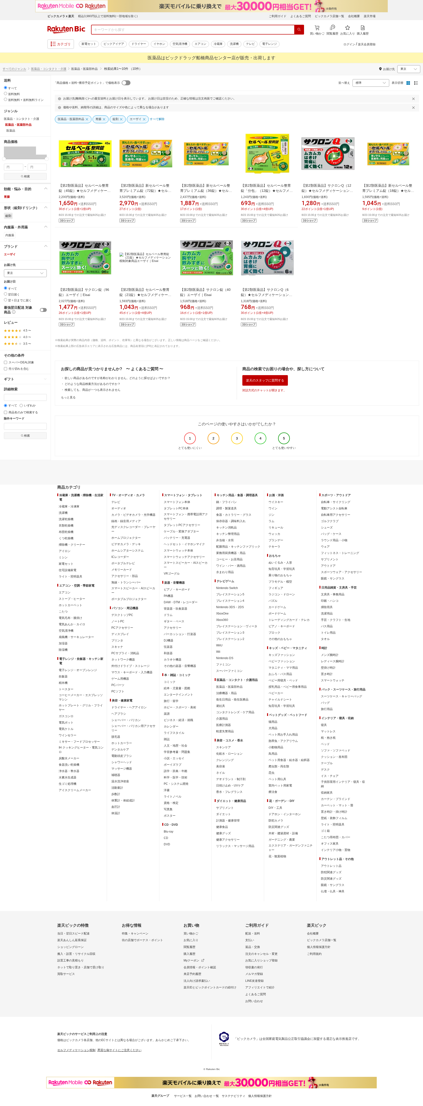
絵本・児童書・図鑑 (177, 688)
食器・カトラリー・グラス (233, 514)
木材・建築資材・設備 (283, 833)
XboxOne (222, 613)
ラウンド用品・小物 (334, 540)
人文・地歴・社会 (175, 745)
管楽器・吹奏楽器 (175, 608)
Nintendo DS (224, 658)
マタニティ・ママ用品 (283, 667)
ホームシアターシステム (127, 550)
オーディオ (118, 508)
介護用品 (222, 718)
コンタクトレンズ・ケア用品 (235, 712)
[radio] (5, 87)
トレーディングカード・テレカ (289, 620)
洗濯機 (234, 44)
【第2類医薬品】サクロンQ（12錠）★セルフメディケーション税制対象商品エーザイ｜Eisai (327, 191)
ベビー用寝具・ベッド (283, 680)
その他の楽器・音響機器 (180, 666)
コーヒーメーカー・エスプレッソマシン (81, 697)
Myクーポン (191, 960)
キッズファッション (282, 655)
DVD (167, 844)
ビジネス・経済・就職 (178, 720)
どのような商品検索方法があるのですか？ (92, 384)
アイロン (64, 551)
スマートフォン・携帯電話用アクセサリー (186, 516)
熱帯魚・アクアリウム (283, 741)
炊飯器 (63, 676)
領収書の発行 (254, 967)
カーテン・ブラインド (335, 799)
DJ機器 (168, 640)
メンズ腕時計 (330, 655)
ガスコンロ (66, 716)
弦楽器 (168, 647)
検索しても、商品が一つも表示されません (92, 390)
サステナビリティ (233, 1096)
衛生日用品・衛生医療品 (232, 699)
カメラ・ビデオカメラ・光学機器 (133, 514)
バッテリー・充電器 (177, 538)
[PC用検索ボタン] (299, 30)
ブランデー (276, 540)
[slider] (4, 159)
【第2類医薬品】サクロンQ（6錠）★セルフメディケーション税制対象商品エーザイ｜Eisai (266, 295)
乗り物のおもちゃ (280, 575)
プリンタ (117, 640)
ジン (271, 514)
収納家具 (327, 792)
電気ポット (66, 722)
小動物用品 (276, 747)
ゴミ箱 (325, 831)
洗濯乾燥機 (66, 519)
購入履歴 (189, 954)
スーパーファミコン (229, 671)
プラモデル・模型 (280, 581)
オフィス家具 (330, 843)
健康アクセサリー (228, 839)
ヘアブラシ (118, 713)
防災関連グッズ (279, 827)
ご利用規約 (314, 954)
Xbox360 (222, 620)
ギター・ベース (174, 621)
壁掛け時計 (328, 667)
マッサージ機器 (121, 768)
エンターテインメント (178, 694)
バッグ (325, 702)
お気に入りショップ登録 (261, 960)
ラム (271, 521)
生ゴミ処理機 (67, 784)
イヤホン (159, 44)
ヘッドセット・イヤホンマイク (184, 544)
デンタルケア (120, 749)
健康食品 (222, 827)
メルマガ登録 (254, 974)
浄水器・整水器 (69, 771)
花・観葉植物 (277, 856)
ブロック (274, 632)
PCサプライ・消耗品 (125, 653)
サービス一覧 (183, 1096)
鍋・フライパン (226, 502)
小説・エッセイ (174, 758)
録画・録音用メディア (126, 521)
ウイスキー (276, 502)
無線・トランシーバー (126, 582)
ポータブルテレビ (123, 563)
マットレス (328, 731)
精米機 (63, 683)
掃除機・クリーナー (72, 544)
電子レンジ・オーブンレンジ (78, 670)
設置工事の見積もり (70, 960)
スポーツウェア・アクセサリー (341, 572)
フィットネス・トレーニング (340, 553)
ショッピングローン (70, 947)
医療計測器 (223, 725)
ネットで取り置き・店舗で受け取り (80, 967)
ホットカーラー (121, 743)
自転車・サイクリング (335, 502)
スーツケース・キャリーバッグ (341, 696)
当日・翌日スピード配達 (73, 933)
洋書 (167, 790)
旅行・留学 (171, 701)
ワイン (273, 508)
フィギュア (276, 588)
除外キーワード (14, 418)
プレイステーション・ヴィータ (236, 626)
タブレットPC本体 (176, 508)
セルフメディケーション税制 (76, 1050)
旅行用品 (327, 709)
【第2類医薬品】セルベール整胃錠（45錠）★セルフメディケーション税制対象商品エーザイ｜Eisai (85, 191)
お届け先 (10, 265)
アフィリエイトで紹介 (260, 987)
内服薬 (9, 235)
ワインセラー (67, 735)
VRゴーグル (172, 573)
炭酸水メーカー (69, 758)
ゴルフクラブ (330, 521)
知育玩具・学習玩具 (282, 569)
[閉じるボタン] (414, 99)
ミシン (63, 557)
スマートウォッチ (332, 680)
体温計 (115, 813)
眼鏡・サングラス (332, 578)
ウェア (325, 546)
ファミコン (223, 664)
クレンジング (225, 760)
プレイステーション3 (230, 632)
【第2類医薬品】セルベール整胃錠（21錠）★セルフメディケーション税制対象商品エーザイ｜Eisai (145, 295)
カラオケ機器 (172, 659)
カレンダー (171, 726)
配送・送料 (252, 933)
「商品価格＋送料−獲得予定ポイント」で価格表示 (87, 83)
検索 (27, 176)
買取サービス (66, 974)
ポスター (170, 815)
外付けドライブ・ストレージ (130, 666)
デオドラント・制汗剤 (231, 779)
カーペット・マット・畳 (337, 805)
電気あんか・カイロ (72, 624)
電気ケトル (66, 729)
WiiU (219, 645)
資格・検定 (171, 803)
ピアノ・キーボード (177, 589)
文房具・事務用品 (332, 594)
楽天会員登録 (367, 44)
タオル (325, 639)
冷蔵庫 (218, 44)
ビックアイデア (114, 44)
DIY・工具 (275, 808)
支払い (249, 940)
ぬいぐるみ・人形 (280, 562)
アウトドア (328, 565)
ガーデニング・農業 (282, 839)
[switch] (43, 310)
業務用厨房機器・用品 (231, 553)
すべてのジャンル (14, 69)
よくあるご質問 (300, 16)
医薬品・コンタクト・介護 (48, 69)
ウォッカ (274, 534)
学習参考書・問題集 (177, 752)
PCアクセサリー (122, 627)
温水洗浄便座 (120, 781)
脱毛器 (115, 736)
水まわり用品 (225, 572)
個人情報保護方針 (318, 947)
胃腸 (7, 196)
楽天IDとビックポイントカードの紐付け (210, 987)
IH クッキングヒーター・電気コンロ (81, 750)
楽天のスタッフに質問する (265, 380)
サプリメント (225, 808)
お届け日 (10, 281)
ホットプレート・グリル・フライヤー (81, 708)
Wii (218, 651)
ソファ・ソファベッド (335, 750)
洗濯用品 (327, 613)
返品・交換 (252, 947)
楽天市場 (370, 16)
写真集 (168, 809)
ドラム (168, 615)
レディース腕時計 (332, 661)
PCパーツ (117, 685)
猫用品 (273, 722)
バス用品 (327, 626)
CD (166, 838)
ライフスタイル (174, 733)
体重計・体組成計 (123, 800)
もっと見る (68, 397)
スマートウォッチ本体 (178, 550)
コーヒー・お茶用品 (229, 559)
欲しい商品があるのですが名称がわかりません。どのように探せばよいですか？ (117, 378)
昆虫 (271, 772)
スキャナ (117, 647)
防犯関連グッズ (331, 872)
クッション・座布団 (334, 757)
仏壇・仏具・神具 (332, 891)
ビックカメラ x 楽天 (60, 16)
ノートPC (117, 621)
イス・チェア (330, 776)
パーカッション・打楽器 (180, 634)
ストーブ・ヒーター (72, 599)
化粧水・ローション (229, 753)
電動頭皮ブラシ (121, 756)
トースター (66, 689)
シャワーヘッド (121, 762)
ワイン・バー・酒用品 (231, 565)
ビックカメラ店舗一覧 (329, 16)
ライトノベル (172, 796)
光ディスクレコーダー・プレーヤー (133, 529)
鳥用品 (273, 753)
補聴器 (115, 775)
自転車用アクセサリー (335, 514)
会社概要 (354, 16)
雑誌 (167, 739)
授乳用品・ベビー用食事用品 (288, 686)
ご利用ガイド (277, 16)
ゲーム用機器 (120, 678)
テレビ (250, 44)
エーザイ (10, 254)
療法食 (273, 792)
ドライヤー (138, 44)
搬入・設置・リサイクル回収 (76, 954)
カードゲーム (277, 607)
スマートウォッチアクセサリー (184, 557)
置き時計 (327, 674)
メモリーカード (121, 569)
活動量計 (117, 787)
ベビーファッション (282, 661)
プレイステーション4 (230, 600)
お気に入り (191, 940)
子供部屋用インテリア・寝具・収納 (343, 784)
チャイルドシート (280, 699)
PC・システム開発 (176, 784)
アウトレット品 (331, 866)
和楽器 (168, 653)
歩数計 (115, 794)
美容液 (220, 766)
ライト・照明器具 (70, 576)
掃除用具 (327, 607)
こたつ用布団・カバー (335, 837)
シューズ (327, 527)
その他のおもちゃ (280, 639)
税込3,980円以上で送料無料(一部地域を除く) (108, 16)
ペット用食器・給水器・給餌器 (289, 760)
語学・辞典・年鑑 (175, 771)
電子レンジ (269, 44)
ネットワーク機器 (123, 659)
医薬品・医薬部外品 (229, 686)
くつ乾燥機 (66, 538)
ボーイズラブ (172, 764)
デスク (325, 769)
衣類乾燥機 (66, 525)
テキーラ (274, 546)
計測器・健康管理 (228, 820)
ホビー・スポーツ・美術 (180, 707)
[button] (9, 153)
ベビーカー (276, 693)
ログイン (349, 44)
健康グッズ (223, 833)
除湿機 (63, 649)
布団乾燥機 (66, 532)
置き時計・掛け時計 (334, 811)
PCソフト (117, 691)
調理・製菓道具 (226, 508)
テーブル (327, 763)
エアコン (200, 44)
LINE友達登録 (254, 981)
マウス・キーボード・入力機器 (132, 672)
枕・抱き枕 (328, 737)
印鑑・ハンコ (330, 600)
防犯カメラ (276, 820)
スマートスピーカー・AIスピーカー (133, 590)
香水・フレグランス (229, 792)
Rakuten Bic (66, 30)
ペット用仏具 (277, 779)
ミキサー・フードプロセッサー (79, 741)
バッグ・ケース (331, 534)
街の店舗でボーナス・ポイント (142, 940)
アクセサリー (172, 627)
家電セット (89, 44)
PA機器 (168, 596)
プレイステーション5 (230, 594)
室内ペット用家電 (280, 785)
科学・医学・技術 (175, 777)
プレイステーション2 (230, 639)
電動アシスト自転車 (334, 508)
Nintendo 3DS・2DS (230, 607)
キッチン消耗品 (226, 527)
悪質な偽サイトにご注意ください (119, 1050)
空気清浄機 (180, 44)
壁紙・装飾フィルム (334, 818)
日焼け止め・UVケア (230, 785)
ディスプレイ (120, 634)
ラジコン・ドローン (282, 594)
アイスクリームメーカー (75, 790)
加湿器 (63, 643)
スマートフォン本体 (177, 502)
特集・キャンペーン (135, 933)
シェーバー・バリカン (126, 720)
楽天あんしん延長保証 (72, 940)
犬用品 (273, 728)
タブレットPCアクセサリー (182, 525)
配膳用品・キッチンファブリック (238, 546)
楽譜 (167, 713)
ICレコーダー (120, 557)
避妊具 (220, 706)
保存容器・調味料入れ (231, 521)
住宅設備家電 (67, 570)
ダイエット (223, 814)
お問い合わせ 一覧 (207, 1096)
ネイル (220, 772)
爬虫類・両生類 (279, 766)
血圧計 (115, 807)
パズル (273, 600)
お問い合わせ (254, 1001)
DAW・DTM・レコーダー (181, 602)
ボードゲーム (277, 613)
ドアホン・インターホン (285, 814)
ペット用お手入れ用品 (283, 734)
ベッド (325, 744)
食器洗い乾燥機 (69, 764)
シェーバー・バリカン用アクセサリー (133, 728)
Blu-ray (168, 831)
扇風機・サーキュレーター (76, 637)
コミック (170, 682)
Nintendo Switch (227, 588)
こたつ (63, 611)
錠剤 (8, 216)
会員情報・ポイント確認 (200, 967)
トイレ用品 (328, 632)
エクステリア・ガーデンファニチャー (291, 848)
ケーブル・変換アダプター (181, 531)
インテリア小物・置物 (335, 850)
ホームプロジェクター (126, 538)
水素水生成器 (67, 777)
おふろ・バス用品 (280, 674)
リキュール (276, 527)
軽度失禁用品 (225, 731)
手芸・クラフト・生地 (335, 620)
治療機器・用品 (226, 693)
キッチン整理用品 (228, 534)
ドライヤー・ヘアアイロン (129, 707)
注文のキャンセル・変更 (261, 954)
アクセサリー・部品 (124, 576)
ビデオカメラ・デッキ (126, 544)
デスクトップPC (122, 615)
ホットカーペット (70, 605)
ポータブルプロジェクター (129, 599)
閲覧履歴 (189, 947)
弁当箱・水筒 (225, 540)
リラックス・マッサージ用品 (235, 846)
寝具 (324, 725)
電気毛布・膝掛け (70, 618)
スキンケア (223, 747)
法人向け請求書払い (197, 981)
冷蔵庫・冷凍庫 (69, 506)
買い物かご (191, 933)
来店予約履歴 (192, 974)
